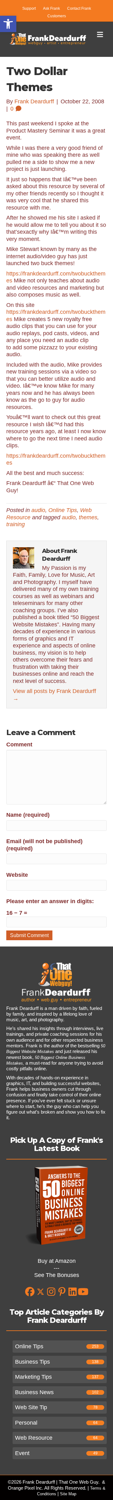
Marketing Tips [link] (33, 1377)
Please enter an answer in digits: (50, 901)
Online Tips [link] (62, 510)
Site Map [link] (68, 1494)
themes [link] (88, 517)
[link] (8, 24)
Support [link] (29, 8)
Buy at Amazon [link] (57, 1261)
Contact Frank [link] (79, 8)
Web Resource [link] (33, 1438)
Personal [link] (26, 1423)
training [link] (15, 524)
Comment (19, 744)
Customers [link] (56, 16)
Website (17, 875)
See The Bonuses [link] (56, 1275)
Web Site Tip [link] (31, 1407)
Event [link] (22, 1453)
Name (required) (28, 815)
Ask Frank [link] (51, 8)
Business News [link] (34, 1392)
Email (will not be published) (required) (44, 845)
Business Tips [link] (32, 1362)
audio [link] (38, 510)
